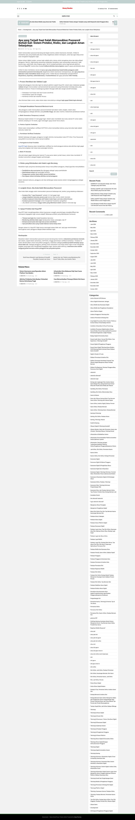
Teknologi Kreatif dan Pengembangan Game (101, 778)
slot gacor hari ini (95, 49)
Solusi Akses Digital (95, 683)
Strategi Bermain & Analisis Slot (98, 694)
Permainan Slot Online (96, 610)
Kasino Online (94, 452)
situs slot (92, 94)
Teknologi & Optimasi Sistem (98, 725)
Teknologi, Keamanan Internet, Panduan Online (102, 791)
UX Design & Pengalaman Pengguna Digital (101, 811)
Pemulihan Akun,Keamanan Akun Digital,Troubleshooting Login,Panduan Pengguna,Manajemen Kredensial (100, 593)
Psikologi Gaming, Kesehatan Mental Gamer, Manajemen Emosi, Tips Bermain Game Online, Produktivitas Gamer (102, 623)
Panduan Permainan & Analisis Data (99, 562)
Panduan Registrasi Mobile (97, 568)
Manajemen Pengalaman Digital (98, 508)
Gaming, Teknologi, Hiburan (97, 419)
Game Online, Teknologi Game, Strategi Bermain (102, 410)
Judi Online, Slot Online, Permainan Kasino (101, 449)
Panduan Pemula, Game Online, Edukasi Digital (102, 552)
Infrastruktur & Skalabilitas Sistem (99, 434)
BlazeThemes (77, 817)
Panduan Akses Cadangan (97, 516)
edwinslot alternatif (95, 375)
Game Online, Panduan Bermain (98, 406)
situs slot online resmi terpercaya (99, 654)
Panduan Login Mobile (96, 539)
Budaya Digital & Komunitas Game (99, 336)
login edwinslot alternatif (96, 501)
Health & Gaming (94, 423)
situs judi (92, 631)
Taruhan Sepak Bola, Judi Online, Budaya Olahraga (103, 706)
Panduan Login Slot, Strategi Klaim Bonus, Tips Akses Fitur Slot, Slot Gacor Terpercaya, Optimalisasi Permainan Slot (102, 544)
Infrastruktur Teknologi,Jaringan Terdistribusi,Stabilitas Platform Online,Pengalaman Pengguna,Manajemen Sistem (103, 444)
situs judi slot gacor (95, 638)
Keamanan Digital (95, 459)
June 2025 (93, 263)
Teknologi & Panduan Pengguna (98, 729)
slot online (93, 667)
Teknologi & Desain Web (96, 716)
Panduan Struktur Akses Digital (98, 588)
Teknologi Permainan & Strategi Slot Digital (101, 785)
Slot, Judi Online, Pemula (96, 680)
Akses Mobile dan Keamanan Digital (99, 305)
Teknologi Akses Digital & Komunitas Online (101, 738)
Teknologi (93, 709)
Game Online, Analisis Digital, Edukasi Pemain (102, 403)
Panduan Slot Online (95, 572)
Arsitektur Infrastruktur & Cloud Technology (101, 326)
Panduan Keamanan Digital (97, 526)
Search (91, 171)
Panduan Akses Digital (96, 519)
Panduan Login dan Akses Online (99, 536)
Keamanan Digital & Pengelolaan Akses (100, 465)
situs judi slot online (95, 641)
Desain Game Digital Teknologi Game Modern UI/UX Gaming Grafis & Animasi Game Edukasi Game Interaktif (102, 349)
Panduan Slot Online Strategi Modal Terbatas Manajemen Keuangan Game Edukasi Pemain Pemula (102, 577)
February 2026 (94, 237)
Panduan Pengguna (95, 555)
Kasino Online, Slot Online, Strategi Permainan (102, 456)
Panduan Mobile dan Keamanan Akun (100, 549)
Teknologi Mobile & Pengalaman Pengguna (101, 781)
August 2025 (93, 256)
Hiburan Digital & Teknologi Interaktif (100, 426)
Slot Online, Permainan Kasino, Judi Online (101, 676)
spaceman (93, 139)
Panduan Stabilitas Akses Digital (98, 585)
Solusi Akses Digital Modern (97, 686)
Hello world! (109, 215)
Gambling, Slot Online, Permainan (99, 389)
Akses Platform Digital (96, 311)
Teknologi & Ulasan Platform (97, 735)
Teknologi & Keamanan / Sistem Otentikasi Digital (103, 719)
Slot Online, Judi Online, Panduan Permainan (101, 670)
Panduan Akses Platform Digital (98, 523)
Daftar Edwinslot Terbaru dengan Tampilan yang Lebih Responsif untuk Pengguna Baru (49, 22)
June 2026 (93, 224)
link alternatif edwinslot (96, 498)
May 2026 (92, 227)
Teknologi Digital (94, 747)
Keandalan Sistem (95, 495)
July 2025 (92, 260)
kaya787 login (22, 146)
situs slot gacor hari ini (96, 650)
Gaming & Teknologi (95, 413)
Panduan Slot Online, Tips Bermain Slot (100, 582)
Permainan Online (95, 606)
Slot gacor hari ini (95, 81)
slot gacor (93, 75)
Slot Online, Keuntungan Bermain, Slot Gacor (102, 673)
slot (91, 42)
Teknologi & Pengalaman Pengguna (99, 732)
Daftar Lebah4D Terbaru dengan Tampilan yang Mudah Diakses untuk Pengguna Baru (86, 1)
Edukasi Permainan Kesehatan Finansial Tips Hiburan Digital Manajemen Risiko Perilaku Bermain (102, 362)
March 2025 (93, 273)
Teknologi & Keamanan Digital (98, 722)
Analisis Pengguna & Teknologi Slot (99, 314)
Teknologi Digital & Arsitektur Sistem (100, 750)
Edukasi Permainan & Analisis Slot (99, 357)
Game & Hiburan (94, 395)
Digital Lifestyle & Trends (96, 354)
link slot (92, 68)
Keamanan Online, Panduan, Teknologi (100, 482)
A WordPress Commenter (97, 215)
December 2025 (94, 243)
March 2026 (93, 234)
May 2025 (92, 266)
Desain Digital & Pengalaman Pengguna (100, 344)
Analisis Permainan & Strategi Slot (99, 317)
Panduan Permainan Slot (96, 565)
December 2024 (94, 282)
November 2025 (94, 247)
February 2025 (94, 276)
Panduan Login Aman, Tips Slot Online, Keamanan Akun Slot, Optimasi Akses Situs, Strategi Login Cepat (103, 531)
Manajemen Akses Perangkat (98, 505)
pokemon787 (93, 618)
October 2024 (93, 289)
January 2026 (93, 240)
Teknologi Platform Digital (97, 788)
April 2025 (93, 269)
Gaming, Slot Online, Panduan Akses (99, 416)
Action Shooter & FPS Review (98, 298)
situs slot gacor (94, 55)
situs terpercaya (94, 107)
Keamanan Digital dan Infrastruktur (99, 468)
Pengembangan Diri (95, 598)
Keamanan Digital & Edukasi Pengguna (100, 462)
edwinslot (93, 372)
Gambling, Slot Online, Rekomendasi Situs (101, 392)
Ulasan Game (93, 804)
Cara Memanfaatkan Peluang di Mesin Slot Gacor (69, 279)
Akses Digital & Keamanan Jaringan (99, 301)
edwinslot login (94, 379)
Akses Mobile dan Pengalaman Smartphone (101, 308)
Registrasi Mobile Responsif (97, 628)
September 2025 (94, 253)
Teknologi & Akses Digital (97, 712)
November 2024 (94, 286)
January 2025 (93, 279)
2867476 (22, 49)
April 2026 (93, 230)
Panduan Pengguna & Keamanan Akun (100, 559)
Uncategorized (22, 36)
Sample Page (66, 16)
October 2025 (93, 250)
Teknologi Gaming (95, 753)
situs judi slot (94, 634)
